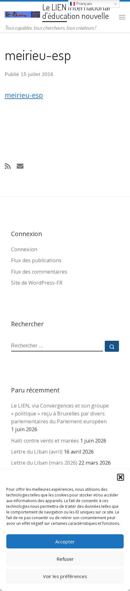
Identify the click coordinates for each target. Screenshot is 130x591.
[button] (120, 477)
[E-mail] (20, 166)
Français (83, 3)
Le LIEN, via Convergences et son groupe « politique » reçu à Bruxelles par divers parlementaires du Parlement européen (60, 413)
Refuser (65, 559)
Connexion (24, 249)
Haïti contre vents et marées (45, 440)
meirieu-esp (24, 95)
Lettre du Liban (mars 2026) (44, 462)
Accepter (65, 541)
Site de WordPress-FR (36, 282)
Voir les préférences (65, 576)
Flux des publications (36, 260)
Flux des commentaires (39, 271)
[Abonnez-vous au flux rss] (8, 166)
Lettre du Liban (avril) (36, 451)
